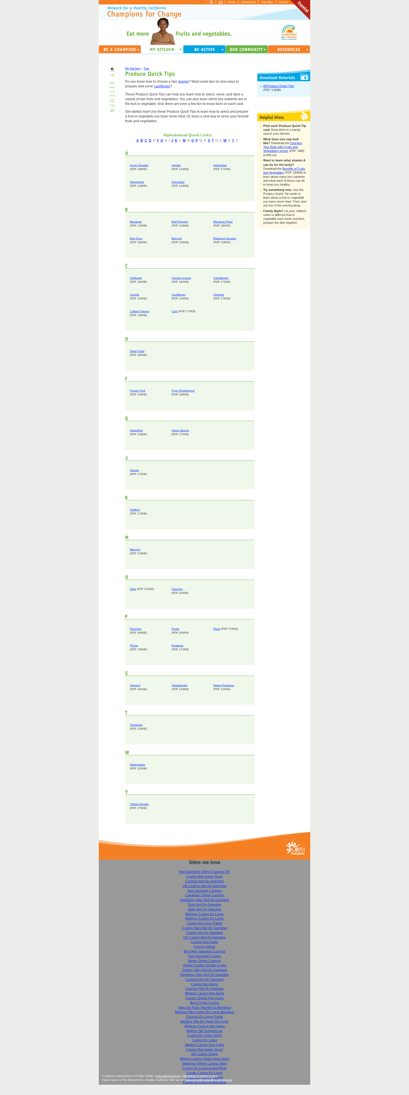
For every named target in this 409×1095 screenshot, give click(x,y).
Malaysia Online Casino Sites (204, 1064)
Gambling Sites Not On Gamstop (204, 900)
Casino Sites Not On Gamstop (204, 928)
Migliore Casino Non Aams (204, 1026)
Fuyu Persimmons (183, 390)
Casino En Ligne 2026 (204, 1035)
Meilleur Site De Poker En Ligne (204, 1021)
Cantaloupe (220, 277)
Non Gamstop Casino (204, 956)
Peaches (135, 628)
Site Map (267, 2)
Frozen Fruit (137, 390)
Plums (134, 645)
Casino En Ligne (204, 1040)
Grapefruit (136, 430)
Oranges (177, 588)
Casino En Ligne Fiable (204, 923)
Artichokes (220, 165)
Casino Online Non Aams (205, 998)
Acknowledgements (168, 1075)
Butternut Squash (224, 238)
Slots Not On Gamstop (204, 905)
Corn (175, 311)
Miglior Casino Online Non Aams (204, 1059)
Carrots (134, 294)
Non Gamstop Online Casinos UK (204, 872)
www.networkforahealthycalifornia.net (208, 1079)
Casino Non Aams (204, 942)
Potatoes (177, 645)
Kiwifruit (135, 509)
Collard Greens (139, 311)
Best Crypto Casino (204, 1003)
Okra (133, 588)
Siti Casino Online (204, 1054)
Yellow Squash (139, 804)
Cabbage (136, 277)
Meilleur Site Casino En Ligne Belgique (204, 1012)
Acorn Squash (139, 165)
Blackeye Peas (223, 221)
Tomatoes (136, 724)
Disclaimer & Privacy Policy (200, 1075)
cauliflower (162, 86)
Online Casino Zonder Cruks (204, 965)
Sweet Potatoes (223, 685)
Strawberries (180, 685)
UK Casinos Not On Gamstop (204, 886)
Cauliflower (179, 294)
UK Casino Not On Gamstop (204, 937)
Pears (175, 628)
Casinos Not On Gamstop (204, 881)
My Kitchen (132, 68)
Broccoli (177, 238)
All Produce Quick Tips (278, 86)
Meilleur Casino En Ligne (204, 914)
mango (183, 81)
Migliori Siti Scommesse (204, 1031)
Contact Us (249, 2)
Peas (216, 628)
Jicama (134, 470)
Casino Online (204, 947)
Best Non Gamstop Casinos (204, 951)
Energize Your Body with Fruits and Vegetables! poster (282, 146)
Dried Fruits (137, 351)
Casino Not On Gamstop (204, 933)
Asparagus (137, 181)
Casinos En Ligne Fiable (204, 1017)
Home (232, 2)
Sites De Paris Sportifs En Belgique (204, 1008)
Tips (146, 68)
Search (283, 2)
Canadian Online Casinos (204, 895)
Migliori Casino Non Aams (204, 993)
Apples (176, 165)
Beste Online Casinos (204, 961)
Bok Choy (136, 238)
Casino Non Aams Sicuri (204, 877)
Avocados (178, 181)
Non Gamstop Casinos (205, 891)
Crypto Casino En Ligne (204, 1073)
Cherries (218, 294)
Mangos (135, 549)
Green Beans (180, 430)
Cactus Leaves (181, 277)
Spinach (135, 685)
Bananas (136, 221)
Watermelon (137, 764)
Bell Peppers (180, 221)
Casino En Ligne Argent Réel (204, 1068)
